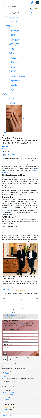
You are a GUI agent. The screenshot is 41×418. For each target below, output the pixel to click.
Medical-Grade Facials (13, 79)
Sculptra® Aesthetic (15, 43)
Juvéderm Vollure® (14, 31)
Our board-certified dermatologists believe (11, 164)
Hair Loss (12, 75)
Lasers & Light (11, 53)
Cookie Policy (7, 373)
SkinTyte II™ (13, 90)
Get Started (4, 371)
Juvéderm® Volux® (14, 34)
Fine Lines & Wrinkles (15, 77)
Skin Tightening (11, 86)
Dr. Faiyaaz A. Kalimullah (13, 17)
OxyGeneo (13, 81)
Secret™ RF (13, 67)
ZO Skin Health (5, 210)
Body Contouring (11, 103)
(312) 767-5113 (8, 399)
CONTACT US (5, 327)
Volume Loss (11, 98)
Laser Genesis (13, 62)
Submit (4, 353)
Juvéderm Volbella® (15, 30)
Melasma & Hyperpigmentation (14, 101)
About (7, 16)
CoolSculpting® (11, 50)
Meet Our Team (11, 20)
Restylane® (13, 38)
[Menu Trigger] (37, 2)
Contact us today (18, 241)
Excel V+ (12, 61)
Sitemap (6, 376)
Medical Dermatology (12, 70)
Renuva (12, 36)
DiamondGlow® (14, 84)
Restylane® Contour (15, 39)
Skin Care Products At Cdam (10, 154)
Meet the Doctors (6, 289)
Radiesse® (13, 35)
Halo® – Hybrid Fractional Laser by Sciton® (19, 63)
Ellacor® (12, 89)
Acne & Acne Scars (12, 99)
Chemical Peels (14, 85)
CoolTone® (10, 52)
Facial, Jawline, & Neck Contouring (18, 76)
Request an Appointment (7, 146)
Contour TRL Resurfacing (16, 59)
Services (8, 25)
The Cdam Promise (8, 155)
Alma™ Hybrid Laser (15, 56)
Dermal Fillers (11, 26)
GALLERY (6, 134)
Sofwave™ (13, 68)
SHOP (5, 93)
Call (3, 416)
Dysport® (13, 49)
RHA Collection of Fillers (15, 41)
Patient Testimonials (12, 21)
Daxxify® (12, 48)
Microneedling (13, 83)
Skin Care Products (12, 71)
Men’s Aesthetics (11, 72)
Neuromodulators (12, 44)
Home (3, 145)
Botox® (12, 47)
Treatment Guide (7, 94)
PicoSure (12, 65)
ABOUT (5, 15)
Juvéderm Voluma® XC (15, 32)
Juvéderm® (13, 29)
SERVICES (6, 23)
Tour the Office (11, 22)
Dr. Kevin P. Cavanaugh (13, 18)
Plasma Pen (13, 66)
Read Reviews (20, 308)
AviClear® (13, 57)
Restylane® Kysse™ (14, 40)
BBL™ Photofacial (14, 58)
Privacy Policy (7, 372)
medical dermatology (20, 323)
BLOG (5, 132)
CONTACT (6, 135)
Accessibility (6, 374)
